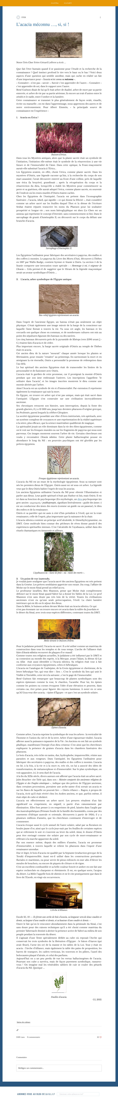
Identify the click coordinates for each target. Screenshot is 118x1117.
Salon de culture (23, 1022)
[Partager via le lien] (17, 1030)
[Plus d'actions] (100, 17)
